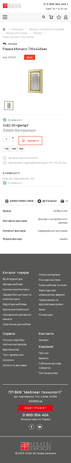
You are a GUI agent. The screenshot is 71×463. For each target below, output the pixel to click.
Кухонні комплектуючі (16, 289)
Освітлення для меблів (16, 324)
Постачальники (48, 373)
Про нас (44, 353)
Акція (42, 309)
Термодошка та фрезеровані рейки (51, 302)
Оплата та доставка (15, 365)
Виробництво (11, 349)
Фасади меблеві (12, 284)
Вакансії (43, 358)
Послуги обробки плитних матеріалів (14, 342)
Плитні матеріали (49, 274)
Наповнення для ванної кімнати (17, 317)
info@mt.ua (35, 401)
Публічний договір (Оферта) (50, 365)
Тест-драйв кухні (13, 354)
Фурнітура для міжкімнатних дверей (52, 292)
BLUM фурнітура (13, 279)
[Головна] (4, 29)
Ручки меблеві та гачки (53, 285)
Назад (12, 44)
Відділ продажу (36, 408)
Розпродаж (46, 314)
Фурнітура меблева (15, 304)
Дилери (43, 340)
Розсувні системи (49, 280)
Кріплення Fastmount (16, 309)
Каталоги (8, 360)
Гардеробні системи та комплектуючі (17, 297)
